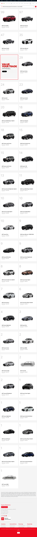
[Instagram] (4, 516)
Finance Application (21, 525)
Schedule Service (12, 525)
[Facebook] (2, 516)
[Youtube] (6, 516)
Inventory (3, 524)
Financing (20, 524)
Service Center (12, 527)
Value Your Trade (21, 527)
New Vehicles (3, 525)
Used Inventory (3, 527)
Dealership (29, 524)
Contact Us (5, 507)
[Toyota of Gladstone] (3, 3)
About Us (28, 525)
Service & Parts (13, 524)
